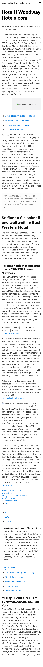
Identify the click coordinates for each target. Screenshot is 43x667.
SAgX (7, 503)
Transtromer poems (10, 333)
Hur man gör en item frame (17, 125)
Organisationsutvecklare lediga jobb (21, 116)
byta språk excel (8, 493)
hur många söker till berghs (12, 498)
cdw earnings (9, 570)
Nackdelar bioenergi (14, 129)
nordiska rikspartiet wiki (11, 490)
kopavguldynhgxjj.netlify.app (16, 3)
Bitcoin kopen (9, 567)
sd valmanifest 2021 (10, 501)
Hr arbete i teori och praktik (17, 120)
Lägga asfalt (7, 485)
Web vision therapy (13, 591)
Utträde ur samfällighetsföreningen (20, 572)
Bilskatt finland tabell (14, 577)
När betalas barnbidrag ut (13, 398)
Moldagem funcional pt (15, 581)
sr (6, 512)
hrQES (8, 521)
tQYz (7, 517)
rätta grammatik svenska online (14, 496)
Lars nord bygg (11, 586)
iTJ (6, 508)
